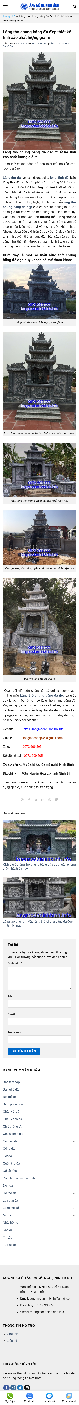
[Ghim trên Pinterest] (50, 800)
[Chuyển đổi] (74, 1141)
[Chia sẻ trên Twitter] (36, 800)
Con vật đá (10, 1141)
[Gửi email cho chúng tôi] (27, 1388)
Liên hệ (12, 1340)
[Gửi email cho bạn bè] (43, 800)
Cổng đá (9, 1148)
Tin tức (7, 1237)
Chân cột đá (11, 1111)
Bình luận (15, 963)
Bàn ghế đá (11, 1089)
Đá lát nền (10, 1170)
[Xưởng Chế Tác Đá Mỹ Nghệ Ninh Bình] (39, 6)
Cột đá (7, 1156)
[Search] (74, 6)
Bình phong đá (13, 1104)
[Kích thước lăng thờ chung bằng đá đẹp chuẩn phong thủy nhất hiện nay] (39, 840)
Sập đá (8, 1230)
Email (11, 1014)
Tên (10, 996)
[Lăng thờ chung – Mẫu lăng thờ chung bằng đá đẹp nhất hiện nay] (39, 897)
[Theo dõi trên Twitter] (20, 1388)
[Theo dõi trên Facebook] (6, 1388)
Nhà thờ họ (10, 1222)
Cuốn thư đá (11, 1163)
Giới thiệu (13, 1334)
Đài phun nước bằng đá (19, 1178)
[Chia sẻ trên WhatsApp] (22, 800)
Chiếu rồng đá (12, 1126)
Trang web (14, 1031)
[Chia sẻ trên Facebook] (29, 800)
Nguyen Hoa (39, 44)
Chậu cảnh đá (12, 1119)
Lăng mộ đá (11, 1207)
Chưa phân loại (13, 1133)
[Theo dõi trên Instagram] (13, 1388)
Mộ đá (7, 1215)
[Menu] (5, 7)
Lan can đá (10, 1200)
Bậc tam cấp (11, 1082)
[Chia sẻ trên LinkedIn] (57, 800)
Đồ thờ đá (9, 1193)
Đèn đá (8, 1185)
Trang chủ (9, 16)
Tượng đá (10, 1244)
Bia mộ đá (10, 1096)
